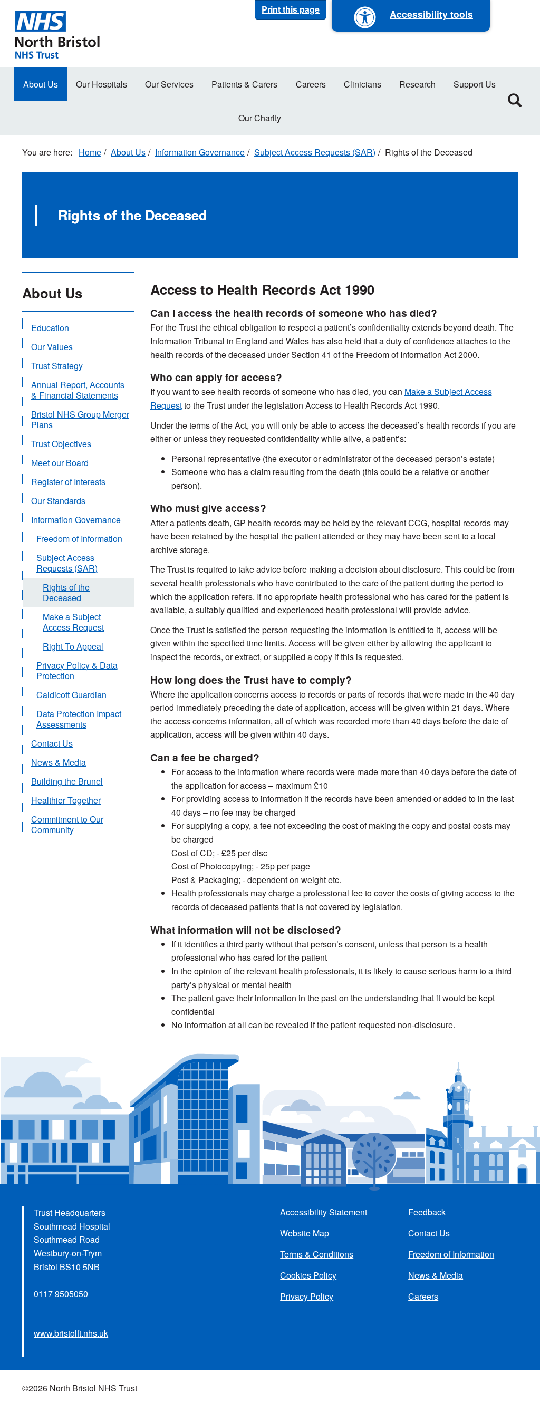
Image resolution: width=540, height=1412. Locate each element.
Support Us (475, 84)
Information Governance (200, 152)
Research (417, 84)
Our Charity (259, 118)
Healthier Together (66, 800)
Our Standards (58, 501)
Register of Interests (68, 482)
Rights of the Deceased (66, 592)
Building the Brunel (67, 781)
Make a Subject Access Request (73, 622)
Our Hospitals (101, 84)
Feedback (427, 1212)
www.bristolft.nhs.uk (71, 1333)
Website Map (304, 1233)
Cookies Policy (308, 1275)
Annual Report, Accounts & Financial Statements (77, 390)
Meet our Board (60, 463)
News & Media (58, 762)
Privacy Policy (306, 1296)
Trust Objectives (61, 444)
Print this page (291, 9)
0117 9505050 (61, 1294)
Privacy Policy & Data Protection (77, 670)
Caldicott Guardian (71, 695)
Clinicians (362, 84)
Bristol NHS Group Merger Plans (80, 419)
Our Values (52, 347)
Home (90, 152)
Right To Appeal (73, 646)
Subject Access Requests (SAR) (314, 152)
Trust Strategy (57, 366)
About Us (40, 84)
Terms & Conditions (316, 1254)
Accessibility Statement (323, 1212)
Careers (311, 84)
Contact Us (52, 743)
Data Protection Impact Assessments (78, 719)
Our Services (169, 84)
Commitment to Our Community (67, 824)
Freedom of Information (79, 539)
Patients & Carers (244, 84)
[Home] (57, 33)
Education (50, 328)
